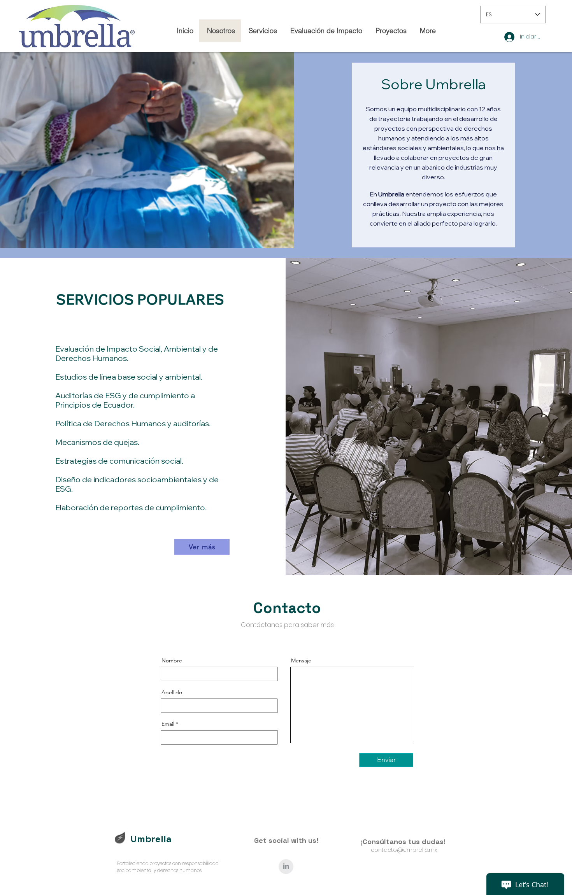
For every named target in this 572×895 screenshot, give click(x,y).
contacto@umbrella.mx (404, 850)
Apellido (171, 692)
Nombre (171, 660)
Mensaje (301, 660)
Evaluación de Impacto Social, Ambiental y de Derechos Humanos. (136, 353)
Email (167, 724)
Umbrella (151, 839)
